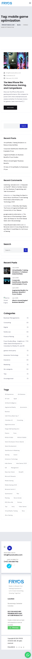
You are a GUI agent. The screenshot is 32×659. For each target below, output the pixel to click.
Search (24, 126)
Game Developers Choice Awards (14, 442)
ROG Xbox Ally (9, 502)
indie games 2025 (21, 463)
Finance (7, 433)
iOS (6, 467)
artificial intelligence (10, 403)
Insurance (7, 360)
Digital (6, 327)
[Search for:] (16, 250)
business (7, 411)
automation (23, 407)
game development (10, 446)
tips (6, 506)
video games (23, 506)
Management (15, 467)
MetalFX (21, 472)
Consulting (7, 322)
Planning (7, 498)
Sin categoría (8, 369)
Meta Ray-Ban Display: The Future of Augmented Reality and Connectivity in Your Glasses (15, 208)
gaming (7, 455)
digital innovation (10, 424)
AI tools (7, 398)
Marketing (7, 364)
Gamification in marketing (12, 450)
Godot (15, 455)
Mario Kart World (10, 472)
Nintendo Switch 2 (10, 489)
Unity (13, 506)
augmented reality (10, 407)
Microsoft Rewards (10, 476)
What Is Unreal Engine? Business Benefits (20, 301)
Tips (5, 374)
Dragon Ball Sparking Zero (12, 429)
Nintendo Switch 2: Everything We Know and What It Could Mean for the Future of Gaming (16, 229)
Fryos (14, 433)
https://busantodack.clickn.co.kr (14, 225)
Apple (15, 398)
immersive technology (11, 459)
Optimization (8, 493)
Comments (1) (10, 75)
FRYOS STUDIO (9, 437)
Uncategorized (8, 378)
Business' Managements (11, 318)
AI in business (21, 394)
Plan (18, 493)
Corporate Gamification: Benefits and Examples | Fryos (20, 282)
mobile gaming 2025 (11, 485)
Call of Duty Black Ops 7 (12, 416)
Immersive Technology (11, 355)
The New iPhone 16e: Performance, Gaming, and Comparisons (15, 85)
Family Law (7, 332)
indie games (8, 463)
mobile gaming (9, 480)
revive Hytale (18, 498)
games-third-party (10, 350)
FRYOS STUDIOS (21, 437)
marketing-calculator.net (11, 185)
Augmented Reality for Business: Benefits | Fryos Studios (20, 292)
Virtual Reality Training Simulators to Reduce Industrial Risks (20, 272)
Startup (19, 502)
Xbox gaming (9, 515)
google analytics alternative (12, 214)
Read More (10, 107)
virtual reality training (11, 511)
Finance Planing (9, 336)
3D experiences (9, 394)
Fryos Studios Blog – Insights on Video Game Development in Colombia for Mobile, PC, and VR (14, 343)
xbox (23, 511)
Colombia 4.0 (9, 420)
